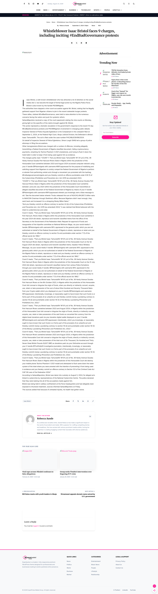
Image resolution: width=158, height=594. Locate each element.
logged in (36, 526)
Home (48, 22)
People (93, 568)
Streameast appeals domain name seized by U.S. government (78, 495)
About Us (119, 564)
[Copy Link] (81, 43)
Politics (69, 564)
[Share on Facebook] (72, 43)
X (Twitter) (116, 590)
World (69, 568)
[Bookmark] (86, 43)
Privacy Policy (120, 561)
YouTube (133, 590)
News (53, 22)
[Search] (124, 4)
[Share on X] (76, 43)
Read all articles (43, 433)
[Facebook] (73, 401)
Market (69, 574)
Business (70, 571)
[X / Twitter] (78, 401)
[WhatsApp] (88, 401)
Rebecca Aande (64, 25)
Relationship (95, 574)
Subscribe (115, 137)
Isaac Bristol (27, 401)
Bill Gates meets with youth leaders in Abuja (39, 494)
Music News (95, 564)
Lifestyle (94, 571)
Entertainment (95, 561)
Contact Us (119, 568)
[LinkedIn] (83, 401)
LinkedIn (125, 590)
